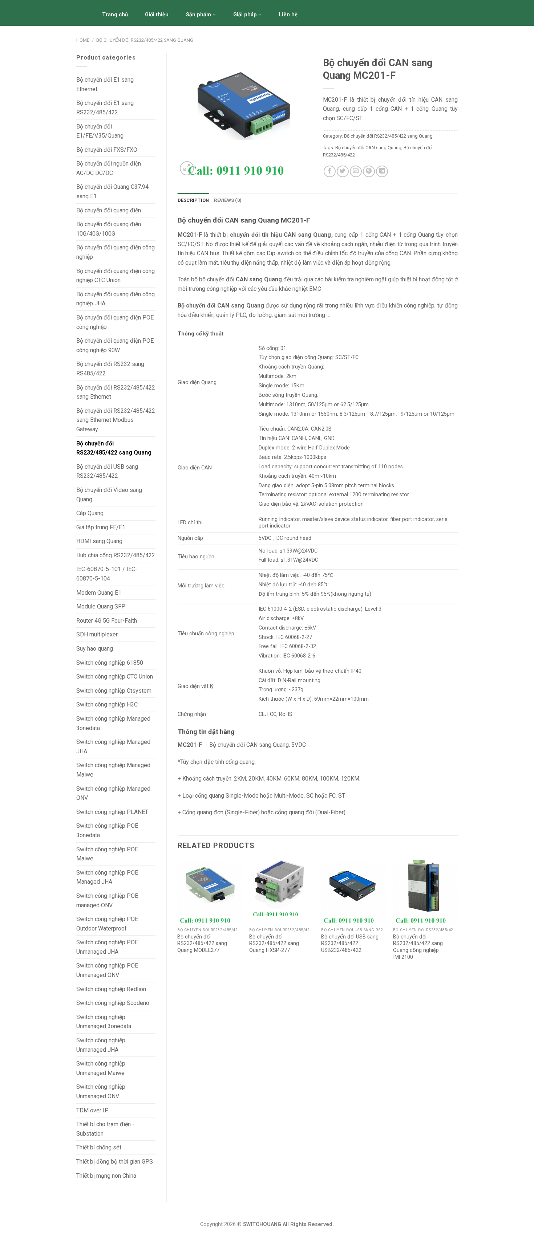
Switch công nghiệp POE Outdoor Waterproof (107, 924)
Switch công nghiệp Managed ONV (113, 793)
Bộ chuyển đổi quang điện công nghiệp (115, 252)
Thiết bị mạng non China (106, 1175)
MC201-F (190, 744)
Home (82, 40)
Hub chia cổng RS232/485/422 (115, 555)
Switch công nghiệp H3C (107, 704)
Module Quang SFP (100, 606)
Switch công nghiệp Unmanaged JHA (100, 1045)
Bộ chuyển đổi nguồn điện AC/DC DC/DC (108, 168)
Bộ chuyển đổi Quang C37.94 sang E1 (112, 191)
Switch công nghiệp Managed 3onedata (113, 723)
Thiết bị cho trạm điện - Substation (105, 1129)
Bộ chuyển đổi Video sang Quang (109, 494)
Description (193, 200)
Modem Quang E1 (98, 592)
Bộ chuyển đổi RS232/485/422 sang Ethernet (115, 392)
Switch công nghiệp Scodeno (112, 1002)
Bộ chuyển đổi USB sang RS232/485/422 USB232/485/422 (350, 943)
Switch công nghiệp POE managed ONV (107, 900)
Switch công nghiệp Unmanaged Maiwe (100, 1068)
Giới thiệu (157, 15)
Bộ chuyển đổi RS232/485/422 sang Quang (144, 40)
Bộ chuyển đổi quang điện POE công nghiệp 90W (115, 345)
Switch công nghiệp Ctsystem (113, 690)
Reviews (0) (228, 200)
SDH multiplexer (97, 634)
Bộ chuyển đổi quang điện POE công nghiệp (115, 322)
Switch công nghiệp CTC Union (114, 676)
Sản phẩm (198, 15)
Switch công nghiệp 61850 (109, 662)
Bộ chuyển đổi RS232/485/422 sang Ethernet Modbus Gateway (115, 420)
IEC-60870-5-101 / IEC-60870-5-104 (106, 574)
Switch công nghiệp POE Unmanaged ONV (107, 970)
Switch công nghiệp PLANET (112, 812)
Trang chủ (115, 15)
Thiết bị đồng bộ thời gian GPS (114, 1161)
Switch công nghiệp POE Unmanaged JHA (107, 947)
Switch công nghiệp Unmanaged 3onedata (103, 1022)
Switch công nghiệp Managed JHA (113, 746)
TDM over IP (92, 1110)
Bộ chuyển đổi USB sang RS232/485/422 (107, 471)
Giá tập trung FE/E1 (100, 527)
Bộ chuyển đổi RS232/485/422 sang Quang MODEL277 (202, 943)
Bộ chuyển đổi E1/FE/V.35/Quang (100, 131)
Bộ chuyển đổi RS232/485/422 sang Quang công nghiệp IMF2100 (418, 947)
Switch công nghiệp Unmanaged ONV (100, 1091)
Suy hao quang (94, 648)
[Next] (457, 917)
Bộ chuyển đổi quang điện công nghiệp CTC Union (115, 276)
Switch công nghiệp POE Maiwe (107, 854)
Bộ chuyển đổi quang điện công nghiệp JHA (115, 299)
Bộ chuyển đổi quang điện (108, 210)
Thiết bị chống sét (98, 1147)
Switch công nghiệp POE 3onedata (107, 830)
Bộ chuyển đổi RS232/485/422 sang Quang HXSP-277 (274, 943)
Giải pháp (245, 15)
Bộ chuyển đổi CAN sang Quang (368, 147)
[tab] (193, 200)
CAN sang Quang (307, 234)
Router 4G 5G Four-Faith (106, 620)
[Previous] (178, 917)
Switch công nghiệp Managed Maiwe (113, 770)
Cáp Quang (90, 513)
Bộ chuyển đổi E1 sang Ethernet (105, 84)
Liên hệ (288, 15)
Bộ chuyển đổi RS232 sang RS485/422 (110, 369)
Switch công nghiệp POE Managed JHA (107, 877)
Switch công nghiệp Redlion (111, 989)
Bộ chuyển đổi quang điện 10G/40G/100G (108, 229)
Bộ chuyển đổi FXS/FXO (106, 149)
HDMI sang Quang (99, 541)
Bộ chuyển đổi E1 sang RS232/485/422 (105, 107)
